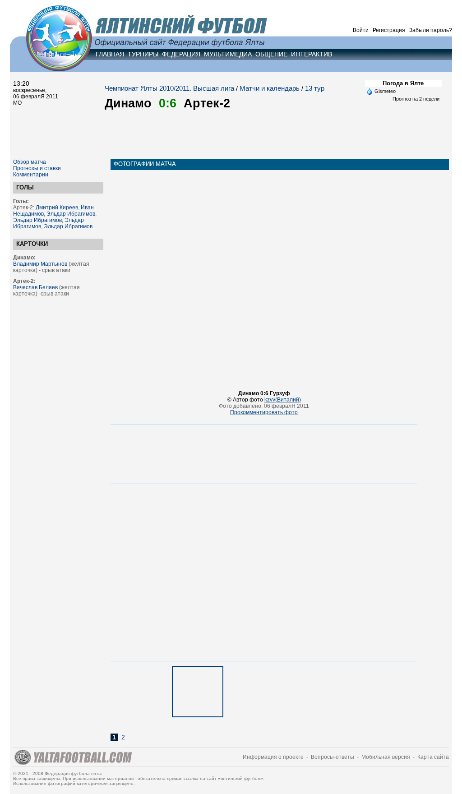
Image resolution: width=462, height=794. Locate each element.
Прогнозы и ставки (37, 168)
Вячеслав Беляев (35, 287)
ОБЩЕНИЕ (271, 54)
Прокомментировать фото (264, 412)
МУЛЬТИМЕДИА (228, 54)
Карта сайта (433, 757)
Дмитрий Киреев (57, 207)
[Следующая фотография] (264, 384)
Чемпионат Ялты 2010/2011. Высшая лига (169, 88)
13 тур (314, 88)
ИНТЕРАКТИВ (311, 54)
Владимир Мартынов (40, 264)
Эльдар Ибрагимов (70, 214)
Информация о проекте (273, 757)
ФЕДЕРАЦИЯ (181, 54)
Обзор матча (29, 162)
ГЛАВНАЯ (110, 54)
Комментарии (30, 174)
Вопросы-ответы (332, 757)
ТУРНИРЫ (143, 54)
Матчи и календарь (270, 88)
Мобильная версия (385, 757)
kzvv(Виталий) (282, 400)
